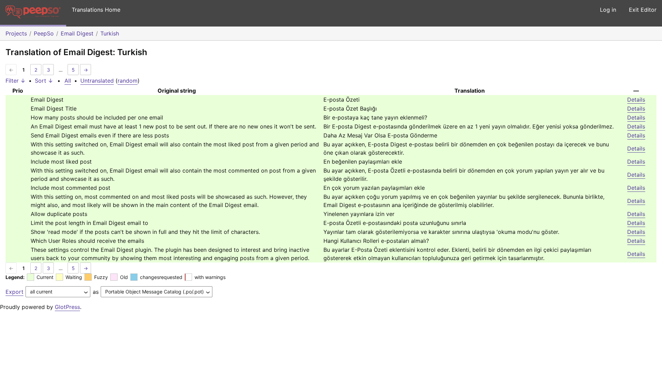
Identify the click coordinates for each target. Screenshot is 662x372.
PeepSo (44, 33)
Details (636, 99)
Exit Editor (642, 9)
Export (14, 291)
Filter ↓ (16, 80)
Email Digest (77, 33)
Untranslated (97, 80)
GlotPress (67, 306)
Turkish (109, 33)
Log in (608, 9)
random (128, 80)
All (67, 80)
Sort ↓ (44, 80)
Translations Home (96, 9)
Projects (16, 33)
